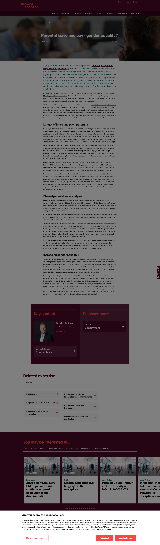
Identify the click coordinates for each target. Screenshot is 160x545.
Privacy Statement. (104, 529)
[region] (80, 528)
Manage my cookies (35, 538)
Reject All (104, 538)
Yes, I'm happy (125, 538)
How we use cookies (66, 529)
